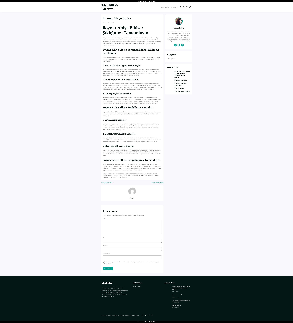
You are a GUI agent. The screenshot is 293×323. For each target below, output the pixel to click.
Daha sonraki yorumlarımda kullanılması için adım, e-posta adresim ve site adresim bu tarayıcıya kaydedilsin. (131, 263)
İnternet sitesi (106, 253)
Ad (104, 237)
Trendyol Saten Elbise (107, 182)
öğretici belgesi (179, 88)
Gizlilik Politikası (165, 7)
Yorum (105, 218)
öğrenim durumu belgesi (182, 91)
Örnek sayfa (174, 7)
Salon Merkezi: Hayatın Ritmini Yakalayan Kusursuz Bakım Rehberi (182, 74)
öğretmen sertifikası (180, 80)
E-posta (105, 245)
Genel (168, 58)
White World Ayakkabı (157, 182)
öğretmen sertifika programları (180, 84)
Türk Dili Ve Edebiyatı (109, 7)
